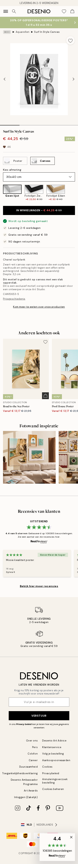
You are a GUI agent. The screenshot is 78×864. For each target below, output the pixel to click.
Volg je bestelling (53, 753)
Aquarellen (23, 32)
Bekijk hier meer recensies (39, 586)
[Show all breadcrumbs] (7, 32)
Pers (35, 747)
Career (33, 760)
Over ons (32, 740)
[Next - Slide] (73, 79)
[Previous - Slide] (5, 79)
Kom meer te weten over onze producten (39, 306)
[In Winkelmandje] (45, 395)
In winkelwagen (39, 210)
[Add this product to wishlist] (70, 40)
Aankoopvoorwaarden (56, 760)
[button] (57, 847)
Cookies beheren (53, 789)
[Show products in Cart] (72, 11)
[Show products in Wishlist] (64, 11)
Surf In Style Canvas (47, 32)
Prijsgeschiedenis (14, 298)
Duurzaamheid (28, 766)
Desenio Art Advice (54, 740)
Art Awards (31, 790)
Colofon (33, 753)
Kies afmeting (12, 169)
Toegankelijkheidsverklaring (20, 773)
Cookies (47, 766)
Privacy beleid (24, 724)
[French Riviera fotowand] (29, 457)
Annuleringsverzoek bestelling (55, 781)
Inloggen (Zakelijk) (26, 797)
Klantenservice (51, 747)
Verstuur (38, 715)
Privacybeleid (50, 773)
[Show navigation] (6, 11)
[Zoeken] (14, 11)
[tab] (10, 123)
